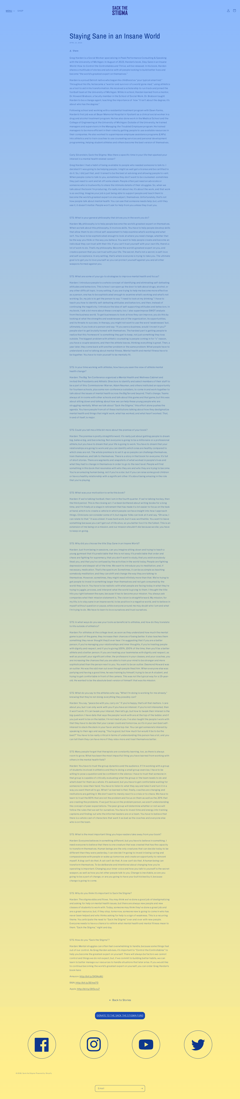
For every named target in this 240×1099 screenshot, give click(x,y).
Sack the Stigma (28, 1073)
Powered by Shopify (44, 1073)
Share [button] (75, 51)
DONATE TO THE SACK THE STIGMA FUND (120, 1015)
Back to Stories (121, 1000)
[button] (10, 11)
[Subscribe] (142, 1088)
